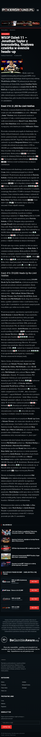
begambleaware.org (16, 651)
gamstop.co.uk (29, 651)
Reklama (3, 703)
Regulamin (3, 706)
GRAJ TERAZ (34, 581)
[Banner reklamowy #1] (20, 23)
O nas (2, 700)
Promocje (3, 685)
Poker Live (3, 690)
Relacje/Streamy (26, 685)
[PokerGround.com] (18, 10)
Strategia (24, 688)
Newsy (2, 682)
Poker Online (4, 688)
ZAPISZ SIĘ (6, 727)
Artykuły (24, 682)
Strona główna (4, 30)
